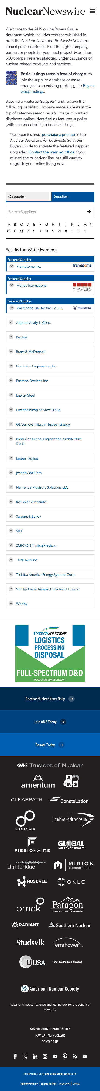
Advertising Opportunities (50, 1028)
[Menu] (91, 11)
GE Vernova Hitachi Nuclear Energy (43, 424)
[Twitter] (25, 1056)
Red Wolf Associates (31, 501)
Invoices (64, 1084)
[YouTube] (55, 1056)
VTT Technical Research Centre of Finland (47, 588)
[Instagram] (45, 1056)
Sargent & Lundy (28, 516)
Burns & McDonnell (30, 351)
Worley (21, 603)
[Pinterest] (65, 1056)
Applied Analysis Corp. (33, 322)
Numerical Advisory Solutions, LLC (42, 487)
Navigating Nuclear (50, 1035)
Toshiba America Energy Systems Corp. (45, 574)
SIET (19, 530)
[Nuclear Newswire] (75, 1056)
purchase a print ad (58, 134)
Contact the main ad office (51, 151)
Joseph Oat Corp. (29, 472)
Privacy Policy (29, 1084)
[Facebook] (15, 1056)
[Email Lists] (85, 1056)
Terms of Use (48, 1084)
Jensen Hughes (27, 458)
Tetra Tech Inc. (27, 559)
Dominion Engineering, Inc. (36, 366)
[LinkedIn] (35, 1056)
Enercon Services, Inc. (32, 380)
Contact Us (50, 1041)
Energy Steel (25, 395)
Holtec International (32, 285)
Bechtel (22, 336)
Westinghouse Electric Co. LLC (40, 307)
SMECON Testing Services (36, 545)
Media (76, 1084)
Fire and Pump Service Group (38, 409)
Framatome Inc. (29, 266)
